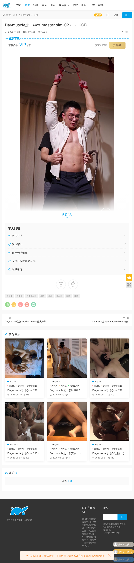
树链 (100, 5)
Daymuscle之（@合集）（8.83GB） (109, 453)
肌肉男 (59, 296)
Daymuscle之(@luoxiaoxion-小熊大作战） (27, 321)
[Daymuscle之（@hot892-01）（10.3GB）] (24, 421)
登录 (69, 480)
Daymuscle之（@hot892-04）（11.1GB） (23, 390)
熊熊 (50, 296)
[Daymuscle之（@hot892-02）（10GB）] (109, 358)
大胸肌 (19, 296)
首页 (19, 5)
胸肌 (68, 296)
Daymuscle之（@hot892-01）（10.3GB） (23, 453)
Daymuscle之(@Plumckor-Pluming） (110, 321)
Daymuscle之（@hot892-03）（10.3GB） (66, 390)
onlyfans (30, 31)
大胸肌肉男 (31, 296)
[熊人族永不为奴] (6, 5)
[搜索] (107, 15)
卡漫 (53, 5)
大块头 (9, 296)
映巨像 (63, 5)
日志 (92, 5)
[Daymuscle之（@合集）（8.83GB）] (109, 421)
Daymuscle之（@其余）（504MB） (66, 453)
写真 (36, 5)
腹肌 (76, 296)
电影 (44, 5)
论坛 (83, 5)
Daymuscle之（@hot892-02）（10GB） (108, 390)
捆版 (42, 296)
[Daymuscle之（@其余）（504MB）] (67, 421)
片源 (27, 5)
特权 (75, 5)
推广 (127, 31)
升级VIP (117, 45)
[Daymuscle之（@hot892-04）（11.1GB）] (24, 358)
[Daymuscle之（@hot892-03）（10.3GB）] (67, 358)
